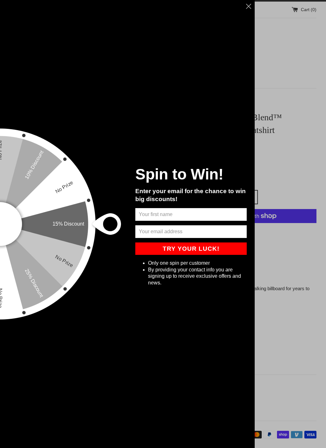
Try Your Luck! (191, 248)
